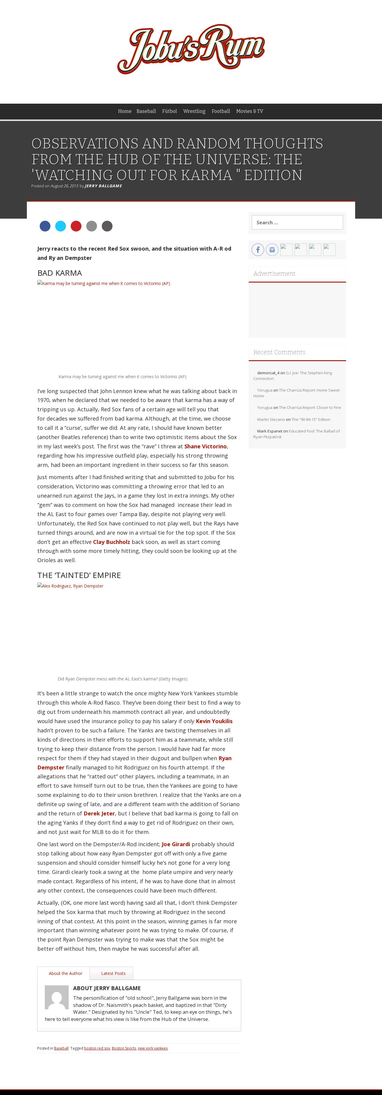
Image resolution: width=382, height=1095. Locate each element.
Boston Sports (124, 1048)
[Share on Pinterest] (76, 230)
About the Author (65, 973)
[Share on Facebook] (45, 230)
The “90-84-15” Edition (311, 419)
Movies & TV (249, 111)
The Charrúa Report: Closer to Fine (310, 407)
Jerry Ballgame (103, 185)
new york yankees (153, 1048)
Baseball (146, 111)
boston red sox (97, 1048)
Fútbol (169, 111)
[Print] (107, 230)
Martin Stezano (271, 419)
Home (125, 111)
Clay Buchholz (111, 541)
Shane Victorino (205, 446)
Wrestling (194, 111)
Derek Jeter (99, 813)
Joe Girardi (176, 844)
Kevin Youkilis (214, 721)
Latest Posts (113, 973)
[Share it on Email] (91, 230)
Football (221, 111)
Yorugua (264, 390)
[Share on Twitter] (60, 230)
